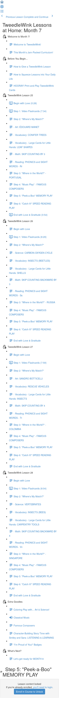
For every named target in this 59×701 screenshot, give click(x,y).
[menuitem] (2, 7)
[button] (2, 3)
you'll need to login (42, 687)
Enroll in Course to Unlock (29, 691)
